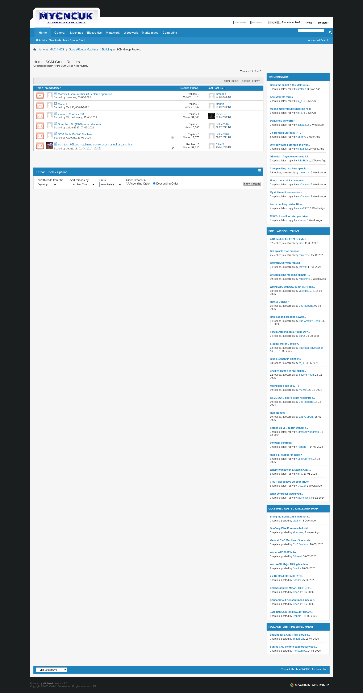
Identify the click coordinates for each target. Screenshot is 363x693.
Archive (316, 669)
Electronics (94, 32)
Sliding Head (306, 374)
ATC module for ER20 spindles (288, 239)
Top (325, 669)
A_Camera (303, 184)
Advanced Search (318, 40)
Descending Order (166, 183)
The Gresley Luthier (310, 320)
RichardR (302, 446)
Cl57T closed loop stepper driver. (289, 216)
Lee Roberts (306, 305)
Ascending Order (139, 183)
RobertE (297, 616)
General (59, 32)
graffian (301, 89)
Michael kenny (74, 117)
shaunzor (302, 148)
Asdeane (71, 137)
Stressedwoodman (308, 431)
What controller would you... (286, 493)
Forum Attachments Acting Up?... (290, 331)
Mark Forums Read (74, 40)
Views (195, 88)
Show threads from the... (51, 180)
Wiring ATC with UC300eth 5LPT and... (292, 286)
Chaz (296, 592)
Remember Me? (290, 22)
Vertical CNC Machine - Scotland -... (291, 540)
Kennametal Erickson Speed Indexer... (292, 600)
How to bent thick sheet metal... (288, 180)
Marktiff (70, 107)
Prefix (103, 180)
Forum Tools (229, 80)
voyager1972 (306, 290)
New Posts (55, 40)
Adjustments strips (281, 97)
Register (323, 22)
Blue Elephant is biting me (285, 359)
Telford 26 (298, 638)
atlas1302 (303, 124)
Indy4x (302, 266)
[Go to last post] (229, 97)
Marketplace (150, 32)
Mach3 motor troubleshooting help (290, 108)
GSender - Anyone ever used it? (289, 156)
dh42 (302, 335)
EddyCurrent (306, 416)
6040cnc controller (281, 442)
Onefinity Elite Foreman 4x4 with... (290, 144)
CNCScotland (301, 544)
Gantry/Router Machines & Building (90, 49)
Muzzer (301, 220)
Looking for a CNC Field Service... (290, 634)
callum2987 (72, 127)
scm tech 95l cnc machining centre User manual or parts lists (95, 144)
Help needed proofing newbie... (288, 316)
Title (38, 88)
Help (309, 22)
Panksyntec (299, 650)
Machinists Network (310, 685)
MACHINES (57, 49)
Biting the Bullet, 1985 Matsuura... (290, 85)
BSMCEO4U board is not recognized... (292, 397)
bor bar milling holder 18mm (286, 204)
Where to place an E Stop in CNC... (290, 469)
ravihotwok (303, 497)
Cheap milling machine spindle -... (290, 168)
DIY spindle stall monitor (284, 251)
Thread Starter (52, 88)
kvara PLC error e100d (71, 114)
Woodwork (131, 32)
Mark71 (62, 104)
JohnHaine (303, 160)
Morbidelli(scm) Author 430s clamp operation (85, 94)
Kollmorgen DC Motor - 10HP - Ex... (291, 588)
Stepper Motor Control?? (284, 343)
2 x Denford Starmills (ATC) (286, 132)
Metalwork (113, 32)
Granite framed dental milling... (288, 370)
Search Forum (250, 80)
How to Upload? (279, 301)
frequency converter (282, 120)
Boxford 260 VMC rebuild (285, 262)
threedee (71, 97)
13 (197, 144)
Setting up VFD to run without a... (289, 427)
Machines (76, 32)
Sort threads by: (79, 180)
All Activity (41, 40)
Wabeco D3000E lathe (283, 552)
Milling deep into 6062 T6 (284, 385)
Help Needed (277, 412)
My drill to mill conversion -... (287, 192)
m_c (299, 101)
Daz (301, 243)
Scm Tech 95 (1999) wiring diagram (79, 124)
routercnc (304, 172)
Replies (184, 88)
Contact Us (287, 669)
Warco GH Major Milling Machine (289, 564)
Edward (297, 556)
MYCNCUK (303, 669)
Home (43, 32)
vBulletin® (48, 683)
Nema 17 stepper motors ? (286, 454)
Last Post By (215, 88)
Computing (170, 32)
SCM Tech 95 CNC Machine (75, 134)
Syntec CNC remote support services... (293, 646)
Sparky (301, 136)
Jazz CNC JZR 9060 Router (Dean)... (291, 612)
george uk (72, 148)
